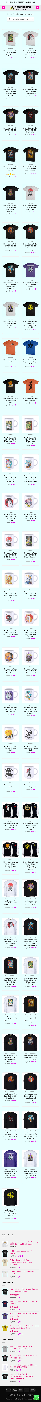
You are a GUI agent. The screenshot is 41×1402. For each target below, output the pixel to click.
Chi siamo (11, 1394)
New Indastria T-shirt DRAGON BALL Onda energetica (30, 91)
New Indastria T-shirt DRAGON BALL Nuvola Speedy (30, 53)
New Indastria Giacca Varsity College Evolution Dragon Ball (10, 865)
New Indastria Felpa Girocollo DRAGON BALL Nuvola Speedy (10, 942)
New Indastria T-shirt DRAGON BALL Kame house (30, 207)
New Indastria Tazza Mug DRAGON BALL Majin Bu (31, 516)
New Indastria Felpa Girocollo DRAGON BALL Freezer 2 (30, 1173)
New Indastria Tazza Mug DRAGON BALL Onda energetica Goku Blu (31, 478)
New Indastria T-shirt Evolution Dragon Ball (10, 400)
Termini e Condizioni (16, 1396)
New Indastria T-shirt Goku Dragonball (30, 399)
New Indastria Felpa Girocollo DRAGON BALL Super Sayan (10, 1018)
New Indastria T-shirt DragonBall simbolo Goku (10, 362)
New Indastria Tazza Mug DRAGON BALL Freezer (10, 709)
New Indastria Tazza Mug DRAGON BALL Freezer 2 (31, 671)
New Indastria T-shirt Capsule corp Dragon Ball (30, 362)
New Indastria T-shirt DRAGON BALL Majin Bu (10, 130)
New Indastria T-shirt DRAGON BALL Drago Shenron (10, 53)
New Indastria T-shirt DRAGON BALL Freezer (30, 284)
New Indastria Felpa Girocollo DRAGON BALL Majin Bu (30, 903)
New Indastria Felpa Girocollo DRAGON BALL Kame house (10, 903)
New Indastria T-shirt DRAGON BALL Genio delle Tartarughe (30, 247)
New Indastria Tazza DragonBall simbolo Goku (10, 786)
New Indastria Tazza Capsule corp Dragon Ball (30, 748)
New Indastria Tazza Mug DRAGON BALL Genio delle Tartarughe (31, 633)
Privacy (30, 1394)
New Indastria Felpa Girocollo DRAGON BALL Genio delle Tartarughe (30, 1097)
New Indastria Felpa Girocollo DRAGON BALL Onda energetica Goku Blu (30, 942)
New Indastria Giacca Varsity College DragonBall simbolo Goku (30, 826)
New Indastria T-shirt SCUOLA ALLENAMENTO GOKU (30, 324)
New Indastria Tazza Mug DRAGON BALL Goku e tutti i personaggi (31, 556)
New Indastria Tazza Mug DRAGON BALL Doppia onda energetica (31, 710)
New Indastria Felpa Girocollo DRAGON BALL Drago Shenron (30, 981)
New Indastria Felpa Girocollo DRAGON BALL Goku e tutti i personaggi (10, 1058)
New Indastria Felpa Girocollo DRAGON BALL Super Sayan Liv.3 (30, 1019)
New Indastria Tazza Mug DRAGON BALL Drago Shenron (31, 440)
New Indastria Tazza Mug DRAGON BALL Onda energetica (10, 478)
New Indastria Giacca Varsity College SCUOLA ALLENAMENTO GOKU (30, 866)
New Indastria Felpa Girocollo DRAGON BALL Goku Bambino (10, 1134)
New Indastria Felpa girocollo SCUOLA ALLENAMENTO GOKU (10, 1213)
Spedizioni (21, 1394)
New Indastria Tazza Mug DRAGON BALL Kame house (10, 555)
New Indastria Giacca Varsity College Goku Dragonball (10, 825)
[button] (3, 8)
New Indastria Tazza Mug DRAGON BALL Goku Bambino (10, 632)
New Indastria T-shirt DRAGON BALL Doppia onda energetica (10, 285)
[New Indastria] (20, 8)
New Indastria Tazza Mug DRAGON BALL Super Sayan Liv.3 (10, 594)
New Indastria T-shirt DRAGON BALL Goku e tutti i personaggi (10, 208)
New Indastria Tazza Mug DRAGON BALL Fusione (10, 671)
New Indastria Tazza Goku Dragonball (31, 786)
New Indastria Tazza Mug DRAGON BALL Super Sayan (10, 439)
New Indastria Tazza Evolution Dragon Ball (10, 748)
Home (9, 14)
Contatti (30, 1396)
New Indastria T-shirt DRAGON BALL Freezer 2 (10, 323)
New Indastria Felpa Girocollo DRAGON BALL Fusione (10, 1096)
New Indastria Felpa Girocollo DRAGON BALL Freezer (10, 1173)
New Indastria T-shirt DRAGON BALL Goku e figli (10, 168)
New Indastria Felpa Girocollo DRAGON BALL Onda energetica (10, 981)
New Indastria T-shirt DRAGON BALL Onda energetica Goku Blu (10, 92)
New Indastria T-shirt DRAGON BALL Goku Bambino (30, 130)
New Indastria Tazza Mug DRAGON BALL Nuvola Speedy (10, 517)
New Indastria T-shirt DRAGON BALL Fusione (10, 246)
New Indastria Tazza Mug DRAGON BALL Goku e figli (31, 593)
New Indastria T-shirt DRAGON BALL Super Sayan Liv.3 (30, 168)
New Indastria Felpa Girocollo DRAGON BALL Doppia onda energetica (30, 1135)
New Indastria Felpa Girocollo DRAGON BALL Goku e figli (30, 1057)
